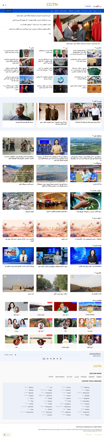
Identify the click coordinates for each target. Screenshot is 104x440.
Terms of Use (88, 434)
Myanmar (45, 395)
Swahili (28, 395)
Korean (66, 415)
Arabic (85, 390)
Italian (67, 409)
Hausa (67, 395)
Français (84, 377)
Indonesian (63, 406)
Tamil (30, 398)
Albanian (85, 387)
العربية (76, 377)
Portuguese (46, 406)
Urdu (30, 409)
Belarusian (83, 393)
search (7, 10)
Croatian (84, 404)
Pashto (48, 409)
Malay (46, 390)
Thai (30, 401)
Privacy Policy (98, 434)
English (99, 377)
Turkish (29, 404)
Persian (47, 401)
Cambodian (84, 401)
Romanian (46, 412)
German (66, 390)
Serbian (28, 387)
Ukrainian (27, 406)
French (66, 387)
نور (50, 33)
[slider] (15, 354)
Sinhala (29, 390)
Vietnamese (27, 412)
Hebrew (66, 398)
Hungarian (65, 404)
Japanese (66, 412)
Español (91, 377)
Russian (47, 415)
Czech (85, 406)
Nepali (48, 398)
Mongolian (46, 393)
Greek (66, 393)
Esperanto (83, 412)
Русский (69, 377)
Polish (48, 404)
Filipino (85, 415)
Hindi (68, 401)
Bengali (85, 395)
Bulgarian (83, 398)
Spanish (28, 393)
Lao (49, 387)
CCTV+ (50, 377)
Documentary (60, 377)
